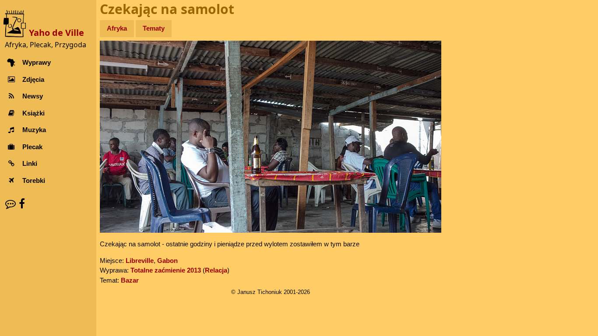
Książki (33, 113)
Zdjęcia (33, 79)
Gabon (167, 260)
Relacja (216, 270)
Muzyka (34, 129)
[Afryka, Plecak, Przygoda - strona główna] (16, 23)
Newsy (32, 96)
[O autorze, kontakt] (10, 204)
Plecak (32, 146)
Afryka (117, 28)
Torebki (33, 180)
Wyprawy (36, 62)
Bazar (130, 280)
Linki (29, 163)
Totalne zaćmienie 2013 (165, 270)
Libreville (140, 260)
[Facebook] (22, 204)
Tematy (154, 28)
